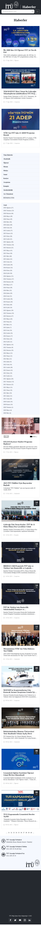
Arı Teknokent (8, 194)
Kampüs (6, 186)
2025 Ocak (7, 262)
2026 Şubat (7, 225)
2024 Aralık (7, 264)
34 (16, 832)
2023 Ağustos (8, 310)
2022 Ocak (7, 364)
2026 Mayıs (7, 216)
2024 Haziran (8, 282)
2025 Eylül (7, 239)
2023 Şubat (7, 327)
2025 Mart (7, 256)
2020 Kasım (8, 404)
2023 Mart (7, 324)
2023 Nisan (7, 322)
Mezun (5, 166)
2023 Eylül (7, 307)
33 (14, 832)
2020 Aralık (7, 401)
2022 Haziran (8, 350)
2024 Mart (7, 290)
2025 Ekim (7, 236)
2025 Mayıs (7, 250)
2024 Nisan (7, 287)
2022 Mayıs (7, 353)
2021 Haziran (8, 384)
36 (21, 832)
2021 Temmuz (8, 381)
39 (28, 832)
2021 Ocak (7, 399)
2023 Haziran (8, 316)
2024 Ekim (7, 270)
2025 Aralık (7, 230)
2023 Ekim (7, 304)
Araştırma (6, 182)
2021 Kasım (8, 370)
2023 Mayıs (7, 319)
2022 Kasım (8, 336)
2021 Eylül (7, 376)
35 (19, 832)
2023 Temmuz (8, 313)
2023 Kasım (8, 302)
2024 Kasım (8, 267)
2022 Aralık (7, 333)
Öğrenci (6, 163)
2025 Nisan (7, 253)
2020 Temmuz (8, 407)
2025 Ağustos (8, 242)
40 (31, 832)
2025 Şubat (7, 259)
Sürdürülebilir (8, 190)
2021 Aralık (7, 367)
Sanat (5, 174)
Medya (5, 170)
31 (9, 832)
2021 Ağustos (8, 379)
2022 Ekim (7, 339)
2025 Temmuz (8, 245)
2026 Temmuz (8, 210)
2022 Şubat (7, 361)
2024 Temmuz (8, 279)
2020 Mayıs (7, 410)
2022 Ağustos (8, 344)
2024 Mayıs (7, 284)
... (6, 832)
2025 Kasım (8, 233)
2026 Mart (7, 222)
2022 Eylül (7, 341)
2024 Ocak (7, 296)
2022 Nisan (7, 356)
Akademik (6, 159)
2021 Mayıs (7, 387)
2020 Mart (7, 413)
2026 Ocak (7, 227)
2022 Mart (7, 359)
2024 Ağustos (8, 276)
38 (26, 832)
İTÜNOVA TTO (8, 198)
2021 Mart (7, 393)
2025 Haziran (8, 247)
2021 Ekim (7, 373)
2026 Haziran (8, 213)
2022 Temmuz (8, 347)
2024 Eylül (7, 273)
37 (24, 832)
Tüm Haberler (8, 155)
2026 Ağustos (8, 207)
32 (11, 832)
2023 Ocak (7, 330)
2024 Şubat (7, 293)
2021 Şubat (7, 396)
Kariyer (5, 178)
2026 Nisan (7, 219)
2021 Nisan (7, 390)
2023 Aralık (7, 299)
